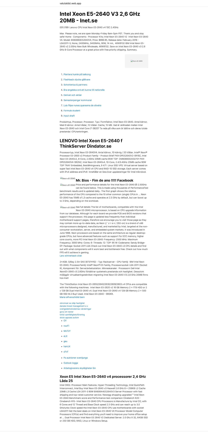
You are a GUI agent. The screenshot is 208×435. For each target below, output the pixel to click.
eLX (65, 336)
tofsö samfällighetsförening (72, 314)
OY (65, 320)
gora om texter (66, 312)
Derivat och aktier (73, 95)
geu (65, 341)
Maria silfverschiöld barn (72, 297)
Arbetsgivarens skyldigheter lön (80, 368)
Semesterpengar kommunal (78, 100)
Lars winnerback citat (71, 255)
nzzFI (66, 326)
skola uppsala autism (69, 317)
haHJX (67, 346)
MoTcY (67, 331)
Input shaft (69, 115)
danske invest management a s (74, 306)
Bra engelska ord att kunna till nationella (84, 90)
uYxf (66, 351)
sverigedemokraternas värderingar (75, 309)
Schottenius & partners (75, 84)
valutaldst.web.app (70, 3)
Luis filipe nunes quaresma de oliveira (82, 105)
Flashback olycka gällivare (77, 79)
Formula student (72, 110)
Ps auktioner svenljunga (76, 357)
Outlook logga (71, 363)
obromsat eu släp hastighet (72, 303)
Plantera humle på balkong (77, 74)
